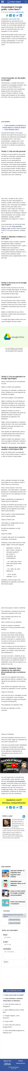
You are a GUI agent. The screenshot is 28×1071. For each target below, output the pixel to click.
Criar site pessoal (14, 919)
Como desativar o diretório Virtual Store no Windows (13, 1000)
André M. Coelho (19, 12)
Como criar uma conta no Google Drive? (12, 1026)
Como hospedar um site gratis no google (13, 915)
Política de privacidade (7, 1064)
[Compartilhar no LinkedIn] (21, 15)
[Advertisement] (14, 61)
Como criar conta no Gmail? (14, 995)
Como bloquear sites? (11, 129)
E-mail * (5, 942)
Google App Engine (14, 923)
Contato (20, 1061)
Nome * (5, 935)
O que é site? (9, 1021)
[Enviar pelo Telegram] (14, 15)
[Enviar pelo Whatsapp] (7, 15)
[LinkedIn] (24, 816)
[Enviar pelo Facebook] (10, 15)
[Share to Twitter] (17, 15)
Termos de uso (20, 1063)
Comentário (7, 949)
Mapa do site (7, 1061)
